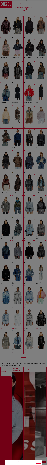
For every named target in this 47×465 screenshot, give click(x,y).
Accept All (39, 463)
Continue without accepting (9, 463)
